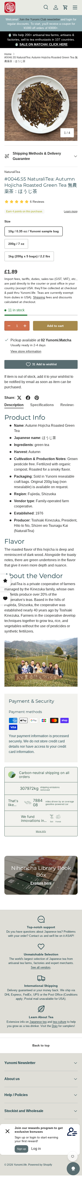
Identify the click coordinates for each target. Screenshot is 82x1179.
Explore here (41, 883)
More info (41, 831)
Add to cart (55, 326)
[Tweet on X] (19, 397)
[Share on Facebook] (28, 397)
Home (8, 54)
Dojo (55, 1026)
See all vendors (41, 967)
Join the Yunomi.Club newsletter (39, 19)
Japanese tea (38, 1021)
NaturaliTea (12, 172)
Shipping (39, 297)
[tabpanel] (41, 550)
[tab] (14, 405)
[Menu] (75, 7)
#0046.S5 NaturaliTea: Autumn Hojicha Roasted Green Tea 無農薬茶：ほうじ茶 (41, 59)
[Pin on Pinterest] (36, 397)
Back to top (41, 1045)
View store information (25, 351)
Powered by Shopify (40, 1164)
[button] (65, 7)
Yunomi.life (20, 1164)
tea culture (59, 1021)
